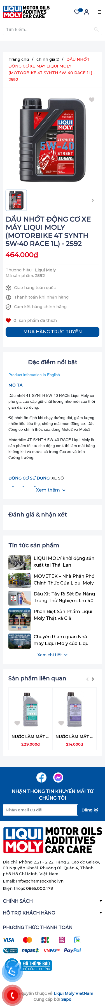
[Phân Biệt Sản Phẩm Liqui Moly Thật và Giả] (19, 619)
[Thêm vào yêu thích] (93, 101)
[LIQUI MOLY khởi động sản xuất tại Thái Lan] (19, 562)
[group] (52, 140)
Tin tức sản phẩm (33, 545)
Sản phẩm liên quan (37, 678)
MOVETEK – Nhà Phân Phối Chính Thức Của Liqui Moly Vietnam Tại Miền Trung (64, 580)
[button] (93, 679)
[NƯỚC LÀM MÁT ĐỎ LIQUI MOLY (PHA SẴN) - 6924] (74, 709)
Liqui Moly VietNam (73, 993)
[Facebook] (41, 777)
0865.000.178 (39, 888)
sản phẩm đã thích (35, 320)
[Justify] (96, 29)
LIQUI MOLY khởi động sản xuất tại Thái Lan (64, 562)
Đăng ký (89, 810)
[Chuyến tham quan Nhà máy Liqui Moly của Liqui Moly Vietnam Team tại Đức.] (19, 641)
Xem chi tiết (50, 654)
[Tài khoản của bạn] (86, 14)
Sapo (66, 999)
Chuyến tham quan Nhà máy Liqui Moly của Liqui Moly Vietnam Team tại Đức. (62, 640)
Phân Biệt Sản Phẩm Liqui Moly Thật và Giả (63, 615)
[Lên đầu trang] (89, 981)
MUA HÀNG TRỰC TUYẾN (52, 331)
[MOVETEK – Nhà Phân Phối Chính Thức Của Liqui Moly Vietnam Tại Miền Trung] (19, 580)
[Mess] (58, 777)
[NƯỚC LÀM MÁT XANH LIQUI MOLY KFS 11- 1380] (30, 709)
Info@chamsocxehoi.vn (40, 881)
